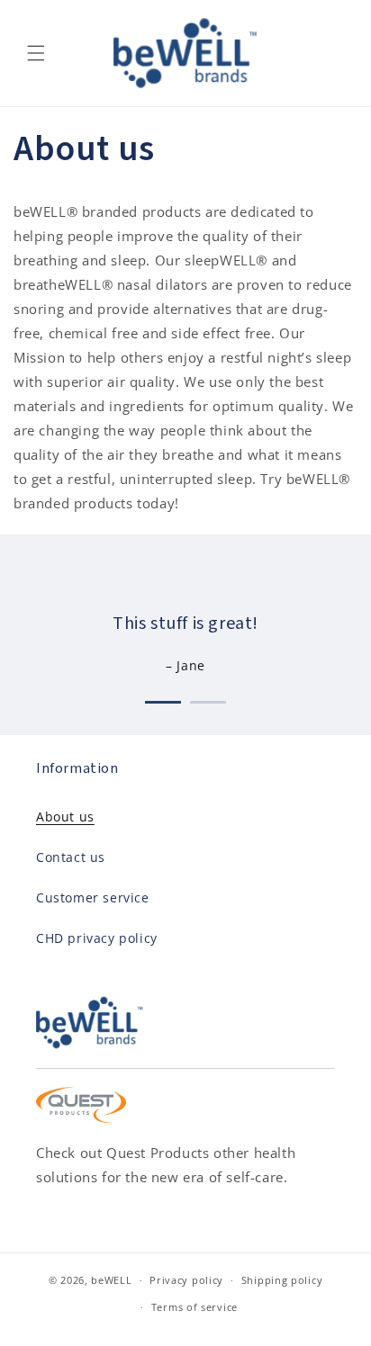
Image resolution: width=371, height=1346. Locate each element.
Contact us (70, 857)
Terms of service (194, 1307)
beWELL (111, 1280)
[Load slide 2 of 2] (208, 698)
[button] (36, 53)
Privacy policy (186, 1280)
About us (65, 816)
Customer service (92, 897)
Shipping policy (282, 1280)
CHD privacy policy (97, 938)
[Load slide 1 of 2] (163, 698)
